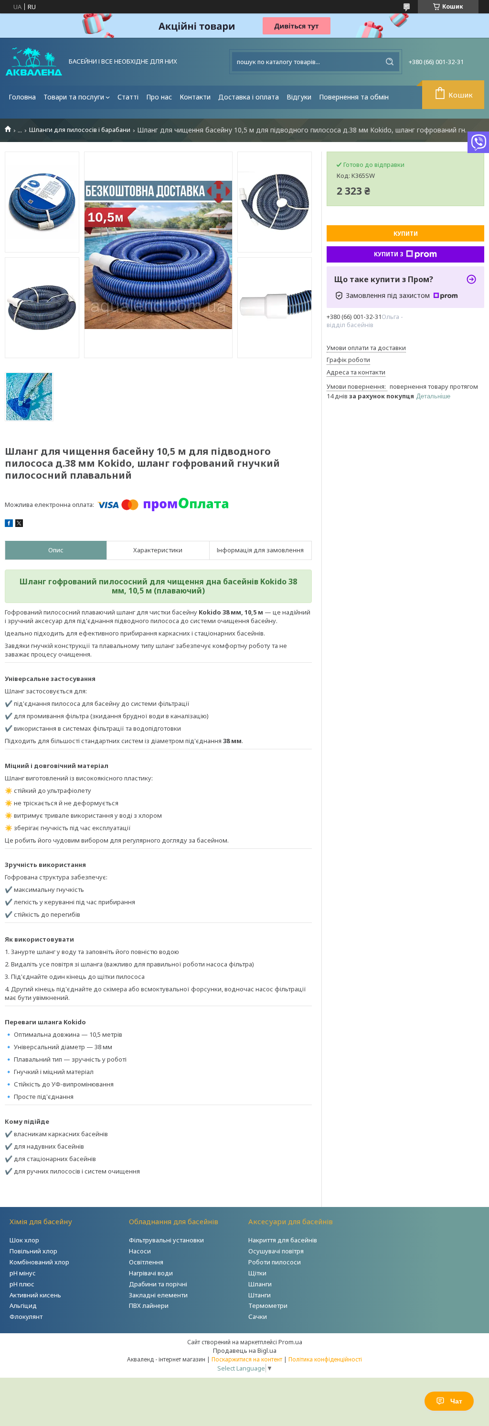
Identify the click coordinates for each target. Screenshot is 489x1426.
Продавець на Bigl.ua (244, 1350)
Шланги (260, 1284)
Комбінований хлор (39, 1262)
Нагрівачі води (151, 1273)
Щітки (257, 1273)
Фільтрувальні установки (166, 1240)
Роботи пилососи (274, 1262)
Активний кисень (35, 1295)
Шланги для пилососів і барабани (79, 130)
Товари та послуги (73, 96)
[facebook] (9, 524)
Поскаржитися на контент (247, 1359)
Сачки (257, 1316)
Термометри (267, 1305)
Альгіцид (23, 1305)
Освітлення (146, 1262)
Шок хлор (24, 1240)
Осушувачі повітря (276, 1251)
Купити (405, 234)
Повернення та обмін (354, 96)
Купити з (389, 254)
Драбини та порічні (158, 1284)
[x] (19, 524)
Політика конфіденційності (325, 1359)
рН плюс (22, 1284)
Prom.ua (290, 1342)
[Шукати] (389, 61)
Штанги (259, 1295)
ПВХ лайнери (149, 1305)
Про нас (159, 96)
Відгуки (299, 96)
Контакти (195, 96)
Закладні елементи (158, 1295)
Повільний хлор (33, 1251)
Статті (127, 96)
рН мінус (23, 1273)
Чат (456, 1401)
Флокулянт (26, 1316)
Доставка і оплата (248, 96)
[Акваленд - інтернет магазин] (34, 61)
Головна (22, 96)
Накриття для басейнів (282, 1240)
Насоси (140, 1251)
